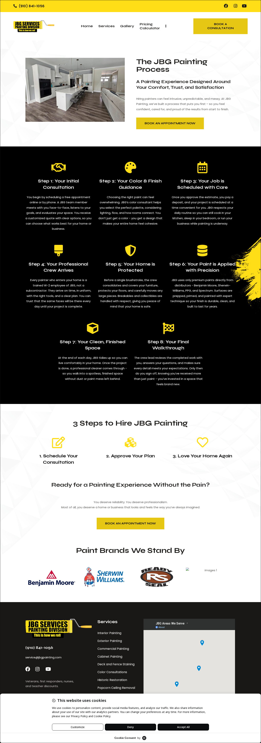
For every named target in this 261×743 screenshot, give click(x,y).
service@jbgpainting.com (43, 657)
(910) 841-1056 (39, 647)
